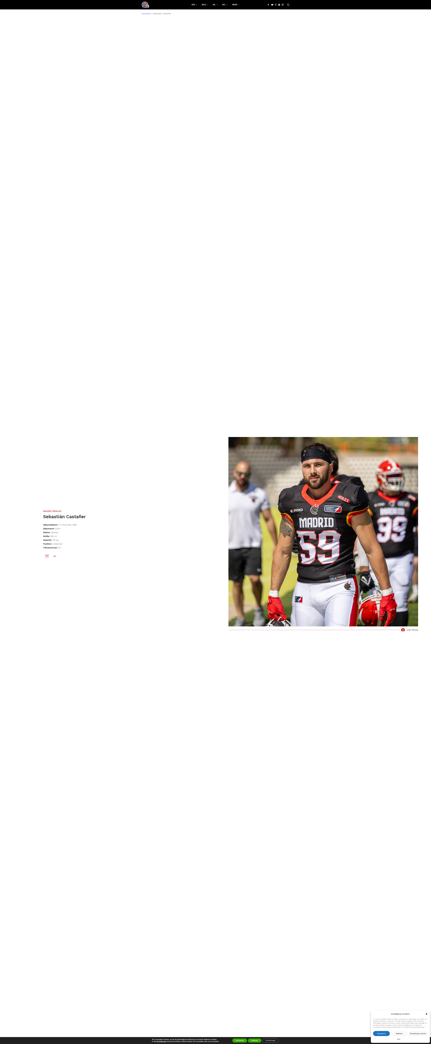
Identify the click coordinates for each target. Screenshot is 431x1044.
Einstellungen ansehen (418, 1033)
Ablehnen (399, 1033)
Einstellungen (161, 1042)
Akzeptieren (381, 1033)
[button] (426, 1014)
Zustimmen (240, 1040)
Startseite (146, 13)
